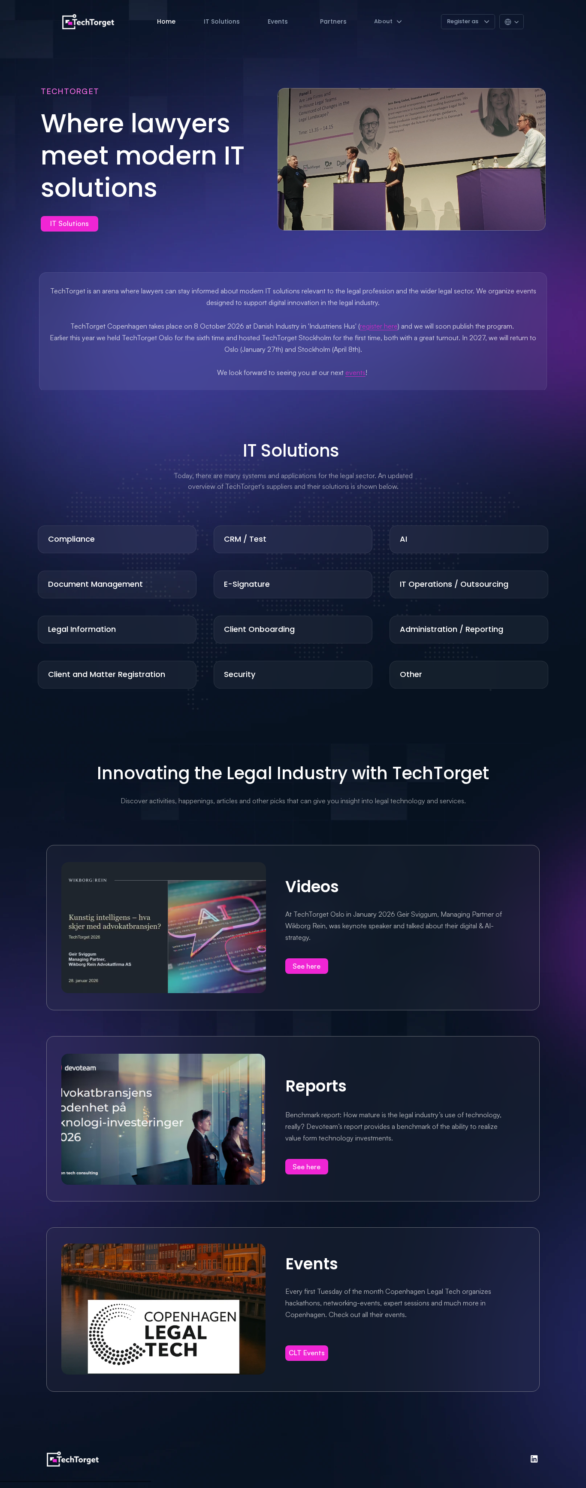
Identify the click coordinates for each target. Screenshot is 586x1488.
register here (379, 326)
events (355, 372)
